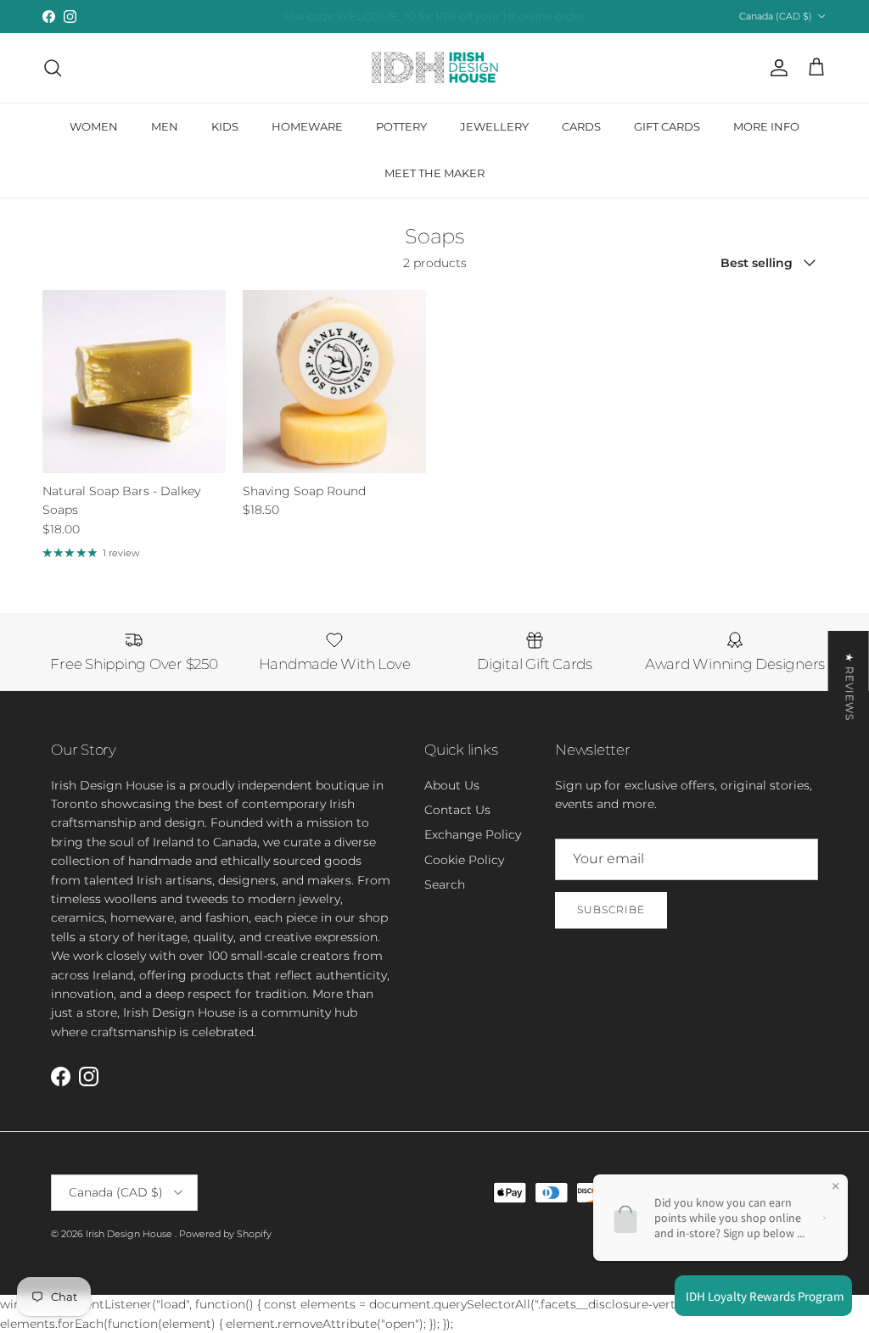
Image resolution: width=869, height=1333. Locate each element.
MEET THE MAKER (434, 173)
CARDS (581, 126)
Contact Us (457, 809)
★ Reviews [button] (850, 687)
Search (444, 884)
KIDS (224, 126)
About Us (451, 785)
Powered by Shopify (225, 1234)
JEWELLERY (494, 126)
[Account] (775, 68)
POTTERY (401, 126)
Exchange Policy (472, 834)
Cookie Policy (464, 859)
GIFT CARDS (667, 126)
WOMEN (94, 126)
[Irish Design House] (435, 68)
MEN (164, 126)
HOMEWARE (307, 126)
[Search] (52, 68)
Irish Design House (130, 1234)
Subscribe (611, 909)
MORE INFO (766, 126)
